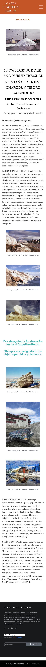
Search (34, 644)
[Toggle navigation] (41, 7)
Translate (19, 637)
